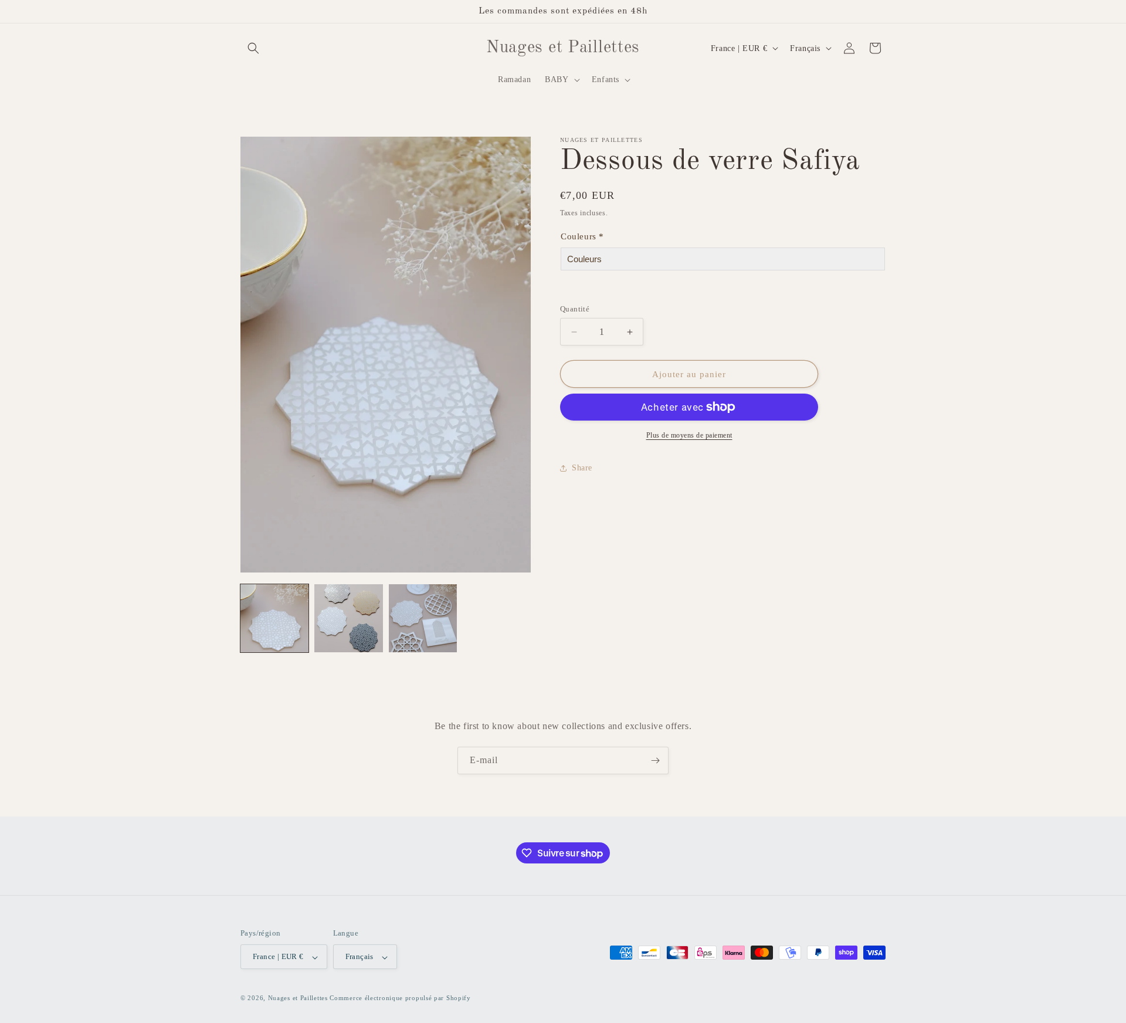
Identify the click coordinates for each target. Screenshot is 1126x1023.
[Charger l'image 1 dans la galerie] (274, 618)
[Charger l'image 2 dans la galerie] (348, 618)
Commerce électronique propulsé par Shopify (400, 998)
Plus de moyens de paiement (689, 435)
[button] (253, 48)
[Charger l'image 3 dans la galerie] (423, 618)
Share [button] (582, 467)
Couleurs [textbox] (582, 236)
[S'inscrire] (655, 760)
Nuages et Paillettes (298, 998)
